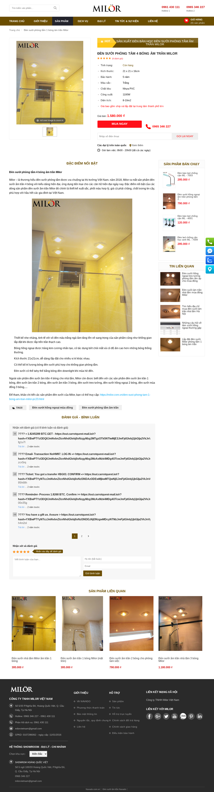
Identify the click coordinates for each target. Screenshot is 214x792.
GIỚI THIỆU (40, 21)
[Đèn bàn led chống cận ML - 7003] (169, 186)
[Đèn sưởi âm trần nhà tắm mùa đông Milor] (170, 295)
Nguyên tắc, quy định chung (92, 720)
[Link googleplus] (157, 716)
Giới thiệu (81, 692)
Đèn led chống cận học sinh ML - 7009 (188, 238)
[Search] (55, 8)
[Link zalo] (183, 716)
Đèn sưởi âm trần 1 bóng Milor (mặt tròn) (82, 659)
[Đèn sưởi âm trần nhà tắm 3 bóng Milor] (180, 623)
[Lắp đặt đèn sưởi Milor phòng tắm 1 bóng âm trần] (170, 345)
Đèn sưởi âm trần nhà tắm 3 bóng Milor (178, 659)
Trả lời (21, 446)
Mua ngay (120, 123)
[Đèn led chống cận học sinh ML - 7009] (169, 251)
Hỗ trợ (114, 692)
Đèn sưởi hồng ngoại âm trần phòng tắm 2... (189, 196)
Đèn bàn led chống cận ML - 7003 (188, 174)
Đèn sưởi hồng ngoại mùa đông (52, 407)
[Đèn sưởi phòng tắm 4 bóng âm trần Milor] (49, 134)
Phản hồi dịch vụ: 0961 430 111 (31, 722)
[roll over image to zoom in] (49, 82)
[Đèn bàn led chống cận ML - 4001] (169, 229)
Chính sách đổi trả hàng (126, 720)
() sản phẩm (198, 23)
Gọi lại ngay (185, 136)
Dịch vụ (83, 21)
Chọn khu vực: (17, 753)
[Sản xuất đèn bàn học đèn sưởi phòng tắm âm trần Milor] (107, 8)
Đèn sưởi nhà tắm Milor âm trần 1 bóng (31, 659)
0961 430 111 (171, 7)
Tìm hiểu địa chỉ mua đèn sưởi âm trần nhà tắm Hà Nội (192, 310)
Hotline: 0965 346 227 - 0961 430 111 (35, 716)
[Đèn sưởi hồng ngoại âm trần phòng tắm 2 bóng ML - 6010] (169, 208)
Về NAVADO (83, 701)
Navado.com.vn (93, 789)
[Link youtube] (149, 716)
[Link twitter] (166, 716)
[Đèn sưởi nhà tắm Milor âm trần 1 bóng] (34, 623)
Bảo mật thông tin (86, 714)
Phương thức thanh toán (90, 707)
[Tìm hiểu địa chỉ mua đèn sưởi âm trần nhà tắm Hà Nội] (170, 312)
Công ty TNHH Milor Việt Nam (162, 699)
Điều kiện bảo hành (123, 733)
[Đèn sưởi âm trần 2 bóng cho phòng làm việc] (131, 623)
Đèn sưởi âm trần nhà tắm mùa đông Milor (192, 292)
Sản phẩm (118, 701)
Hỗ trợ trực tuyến (122, 714)
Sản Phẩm (61, 21)
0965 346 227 (195, 7)
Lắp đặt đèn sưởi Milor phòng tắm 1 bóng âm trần (192, 342)
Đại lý (101, 21)
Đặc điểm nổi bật (82, 163)
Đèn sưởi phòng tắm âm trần (100, 407)
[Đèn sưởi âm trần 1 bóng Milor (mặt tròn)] (83, 623)
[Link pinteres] (191, 716)
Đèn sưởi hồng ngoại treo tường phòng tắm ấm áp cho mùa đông (191, 277)
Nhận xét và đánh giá (25, 546)
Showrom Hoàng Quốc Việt (31, 762)
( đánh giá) (117, 58)
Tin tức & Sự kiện (127, 21)
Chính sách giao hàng (124, 726)
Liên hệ (153, 21)
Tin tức (116, 707)
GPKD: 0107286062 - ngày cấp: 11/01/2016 (38, 734)
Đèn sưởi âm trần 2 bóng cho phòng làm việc (131, 659)
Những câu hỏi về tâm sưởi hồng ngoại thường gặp (191, 325)
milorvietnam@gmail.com (28, 728)
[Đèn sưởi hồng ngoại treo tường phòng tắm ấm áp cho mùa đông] (170, 279)
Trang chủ (16, 21)
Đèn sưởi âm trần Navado (114, 789)
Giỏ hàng (196, 19)
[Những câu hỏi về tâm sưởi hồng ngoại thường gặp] (170, 328)
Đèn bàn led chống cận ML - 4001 (188, 217)
